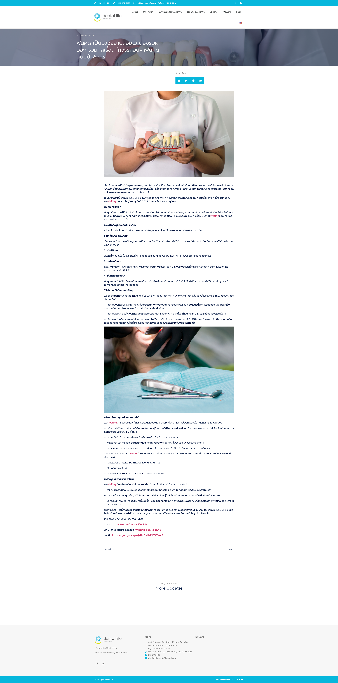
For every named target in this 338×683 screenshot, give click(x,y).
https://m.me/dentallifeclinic (130, 524)
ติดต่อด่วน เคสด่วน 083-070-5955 (229, 680)
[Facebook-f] (235, 3)
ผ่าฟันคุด (112, 201)
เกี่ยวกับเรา (148, 11)
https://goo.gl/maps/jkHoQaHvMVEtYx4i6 (137, 535)
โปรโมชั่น (227, 11)
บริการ (135, 11)
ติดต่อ (239, 11)
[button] (179, 80)
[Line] (241, 3)
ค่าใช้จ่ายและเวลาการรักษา (170, 11)
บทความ (213, 11)
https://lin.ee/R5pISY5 (148, 530)
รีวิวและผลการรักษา (196, 11)
